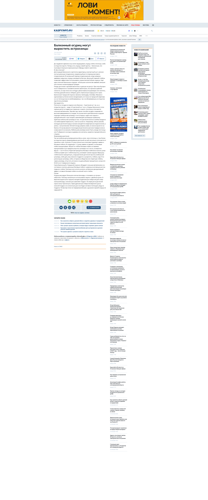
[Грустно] (86, 201)
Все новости (138, 135)
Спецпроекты (109, 25)
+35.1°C (102, 31)
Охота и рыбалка (82, 25)
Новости (57, 25)
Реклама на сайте (122, 25)
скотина (86, 213)
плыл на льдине (79, 213)
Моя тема (146, 25)
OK (139, 39)
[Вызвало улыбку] (73, 201)
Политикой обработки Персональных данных (93, 39)
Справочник (68, 25)
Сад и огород (63, 37)
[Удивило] (82, 201)
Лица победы (135, 25)
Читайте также (59, 218)
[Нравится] (69, 201)
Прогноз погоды (96, 25)
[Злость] (90, 201)
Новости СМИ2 (58, 246)
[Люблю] (78, 201)
